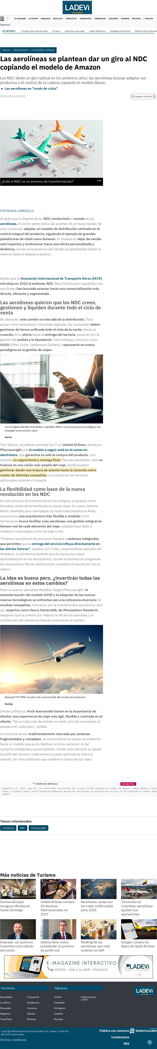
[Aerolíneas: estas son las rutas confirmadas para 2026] (99, 889)
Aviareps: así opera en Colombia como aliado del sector (16, 946)
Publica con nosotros (114, 1031)
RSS (126, 1043)
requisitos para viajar (75, 31)
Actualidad (20, 18)
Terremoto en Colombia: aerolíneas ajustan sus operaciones (137, 907)
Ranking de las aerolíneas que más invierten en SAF (95, 946)
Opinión (125, 18)
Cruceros (113, 18)
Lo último (33, 18)
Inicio (6, 50)
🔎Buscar (148, 18)
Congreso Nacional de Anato (34, 31)
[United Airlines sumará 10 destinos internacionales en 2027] (58, 889)
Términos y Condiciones (13, 1039)
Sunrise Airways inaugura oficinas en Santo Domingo (15, 905)
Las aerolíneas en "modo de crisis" (31, 88)
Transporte (86, 18)
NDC (22, 828)
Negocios (58, 18)
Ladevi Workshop (97, 31)
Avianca (56, 31)
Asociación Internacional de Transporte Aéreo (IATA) (61, 278)
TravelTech (71, 18)
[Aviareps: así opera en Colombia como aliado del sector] (18, 929)
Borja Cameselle (20, 211)
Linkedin (58, 1013)
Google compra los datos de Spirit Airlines (138, 944)
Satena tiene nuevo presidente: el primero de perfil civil (57, 946)
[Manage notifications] (149, 1042)
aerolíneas (8, 223)
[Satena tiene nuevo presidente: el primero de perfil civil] (58, 929)
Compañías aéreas (42, 50)
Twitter (58, 997)
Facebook (59, 1002)
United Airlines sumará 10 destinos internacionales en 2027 (57, 907)
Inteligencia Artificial (120, 31)
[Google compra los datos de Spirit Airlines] (139, 929)
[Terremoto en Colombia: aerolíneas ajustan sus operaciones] (139, 889)
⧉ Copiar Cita (128, 784)
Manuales (45, 18)
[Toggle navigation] (6, 18)
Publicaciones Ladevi (88, 998)
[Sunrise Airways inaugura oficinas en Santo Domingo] (18, 889)
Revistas (136, 18)
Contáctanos (120, 1037)
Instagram (59, 1008)
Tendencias (100, 18)
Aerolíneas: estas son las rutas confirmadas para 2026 (97, 905)
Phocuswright (38, 828)
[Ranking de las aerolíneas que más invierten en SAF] (99, 929)
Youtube (58, 1019)
